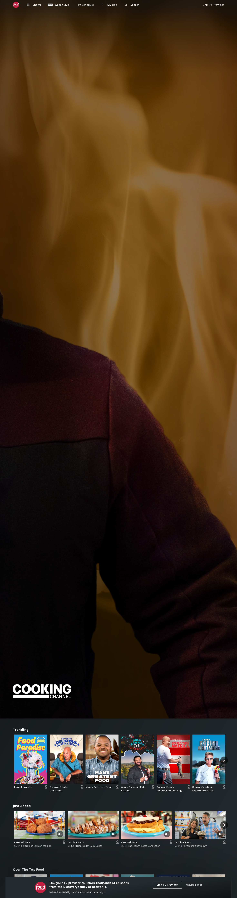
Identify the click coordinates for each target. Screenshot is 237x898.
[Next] (224, 760)
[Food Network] (17, 5)
